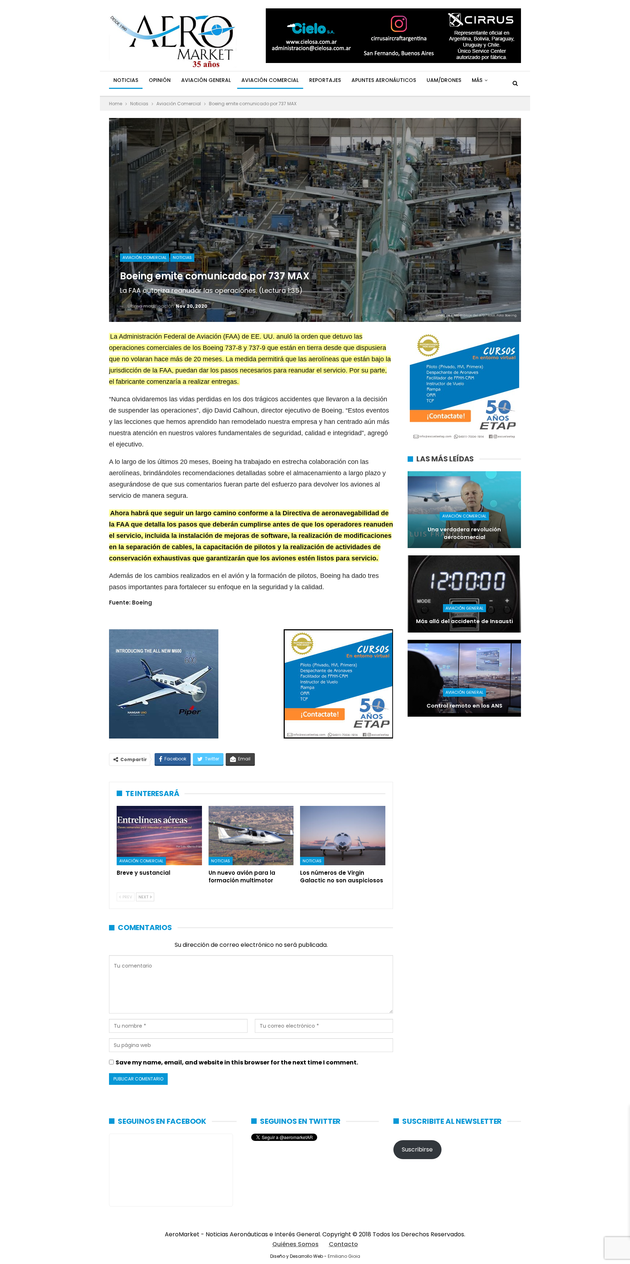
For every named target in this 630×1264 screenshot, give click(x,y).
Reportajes (325, 80)
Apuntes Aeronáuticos (383, 80)
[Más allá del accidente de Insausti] (464, 594)
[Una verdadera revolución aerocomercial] (464, 509)
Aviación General (206, 80)
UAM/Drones (444, 80)
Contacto (343, 1244)
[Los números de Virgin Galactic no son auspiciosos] (342, 836)
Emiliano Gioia (344, 1256)
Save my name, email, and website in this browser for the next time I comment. (237, 1062)
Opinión (160, 80)
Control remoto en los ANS (464, 705)
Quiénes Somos (295, 1244)
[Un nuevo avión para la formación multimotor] (251, 836)
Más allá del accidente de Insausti (464, 621)
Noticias (125, 80)
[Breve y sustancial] (159, 836)
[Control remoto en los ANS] (464, 678)
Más (477, 80)
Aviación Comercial (270, 80)
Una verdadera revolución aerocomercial (464, 533)
